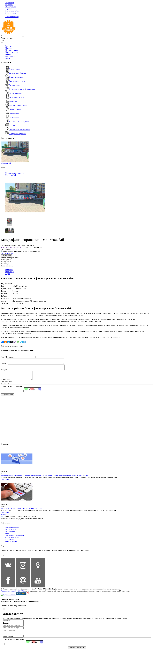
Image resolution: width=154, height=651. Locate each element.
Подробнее (5, 479)
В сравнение (37, 247)
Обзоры (8, 54)
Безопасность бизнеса (17, 73)
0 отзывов (5, 247)
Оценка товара (6, 381)
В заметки (27, 247)
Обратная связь (11, 541)
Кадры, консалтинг (16, 93)
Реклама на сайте (12, 527)
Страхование (14, 117)
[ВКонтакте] (2, 342)
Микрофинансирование (18, 105)
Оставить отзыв (16, 247)
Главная (8, 46)
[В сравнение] (2, 167)
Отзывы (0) (9, 272)
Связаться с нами (12, 537)
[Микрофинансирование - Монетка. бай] (25, 217)
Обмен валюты (15, 109)
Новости (8, 48)
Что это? (13, 249)
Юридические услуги (17, 134)
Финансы (12, 126)
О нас (7, 533)
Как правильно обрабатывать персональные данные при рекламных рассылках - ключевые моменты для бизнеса (44, 475)
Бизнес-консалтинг (16, 77)
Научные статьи (11, 50)
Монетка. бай (6, 163)
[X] (11, 342)
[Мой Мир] (8, 342)
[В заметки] (4, 167)
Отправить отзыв (7, 394)
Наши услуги (10, 529)
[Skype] (21, 342)
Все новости (5, 514)
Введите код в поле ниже (12, 386)
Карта (7, 274)
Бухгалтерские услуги (17, 81)
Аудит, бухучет (14, 69)
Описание (9, 270)
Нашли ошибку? (7, 253)
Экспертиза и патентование (19, 130)
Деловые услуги (15, 85)
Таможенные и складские (19, 121)
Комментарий (6, 379)
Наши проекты (11, 531)
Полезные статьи (11, 52)
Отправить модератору (77, 647)
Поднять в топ (6, 255)
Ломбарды (13, 101)
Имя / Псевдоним (7, 357)
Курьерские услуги (16, 97)
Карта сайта (10, 539)
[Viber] (15, 342)
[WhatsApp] (18, 342)
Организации (14, 113)
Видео (7, 58)
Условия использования (14, 535)
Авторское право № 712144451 (13, 591)
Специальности (11, 56)
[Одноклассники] (5, 342)
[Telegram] (24, 342)
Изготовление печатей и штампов (22, 89)
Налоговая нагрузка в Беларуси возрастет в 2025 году (21, 508)
